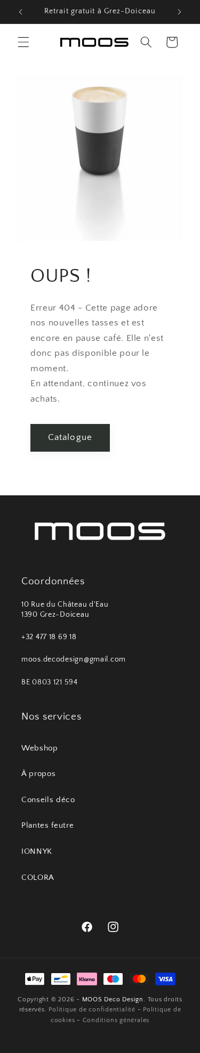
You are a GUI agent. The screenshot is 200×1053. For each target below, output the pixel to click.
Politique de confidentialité (92, 1009)
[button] (23, 42)
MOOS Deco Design (112, 999)
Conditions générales (116, 1020)
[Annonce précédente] (21, 11)
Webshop (39, 748)
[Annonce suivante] (179, 11)
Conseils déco (48, 799)
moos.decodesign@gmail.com (73, 659)
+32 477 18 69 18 (49, 637)
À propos (38, 773)
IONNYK (36, 851)
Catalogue (70, 437)
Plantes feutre (47, 825)
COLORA (37, 877)
